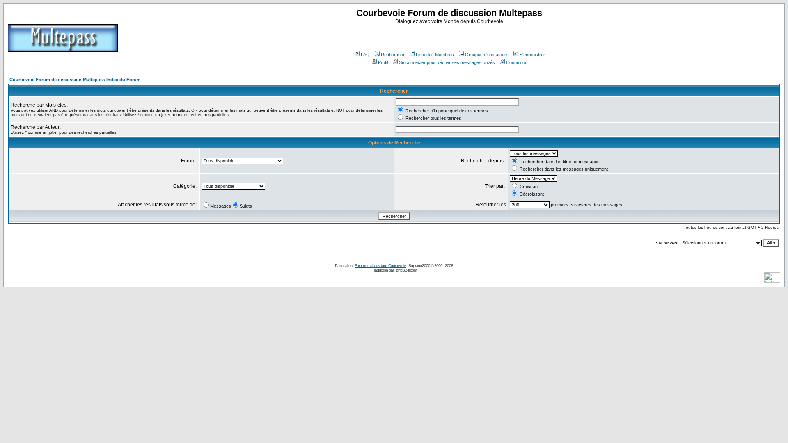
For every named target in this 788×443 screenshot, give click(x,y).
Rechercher (393, 54)
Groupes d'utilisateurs (487, 54)
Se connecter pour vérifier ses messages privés (447, 62)
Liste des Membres (435, 54)
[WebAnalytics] (772, 280)
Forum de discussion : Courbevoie (380, 265)
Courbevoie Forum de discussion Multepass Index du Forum (75, 79)
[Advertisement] (450, 36)
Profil (383, 62)
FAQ (365, 54)
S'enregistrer (532, 54)
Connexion (516, 62)
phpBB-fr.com (406, 270)
